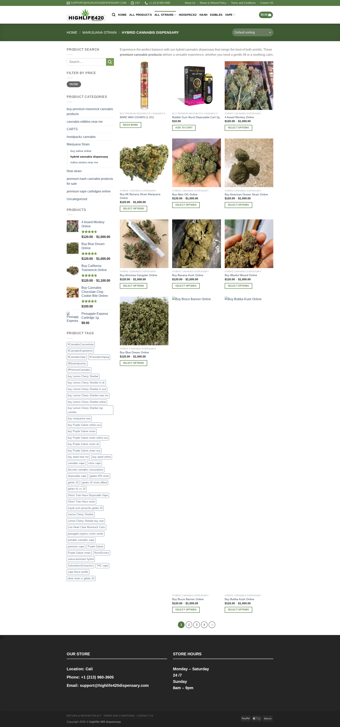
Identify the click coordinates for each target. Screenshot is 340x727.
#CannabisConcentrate (81, 344)
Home (122, 14)
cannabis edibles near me (85, 121)
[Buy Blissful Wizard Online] (249, 243)
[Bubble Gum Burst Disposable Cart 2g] (196, 85)
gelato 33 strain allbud (94, 482)
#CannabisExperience (80, 350)
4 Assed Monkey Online (239, 117)
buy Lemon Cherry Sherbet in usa (87, 389)
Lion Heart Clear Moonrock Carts (86, 527)
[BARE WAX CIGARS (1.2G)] (144, 85)
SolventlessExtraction (80, 565)
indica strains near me (84, 162)
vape (228, 14)
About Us (190, 2)
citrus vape (94, 463)
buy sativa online (80, 150)
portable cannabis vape (81, 540)
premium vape (76, 546)
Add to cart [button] (183, 127)
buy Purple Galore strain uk (83, 444)
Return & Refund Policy (213, 2)
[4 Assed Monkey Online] (249, 85)
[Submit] (110, 62)
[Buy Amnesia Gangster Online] (144, 243)
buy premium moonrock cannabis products (90, 111)
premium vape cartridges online (89, 191)
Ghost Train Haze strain (81, 501)
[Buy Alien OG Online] (196, 162)
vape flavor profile (78, 571)
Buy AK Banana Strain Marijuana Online (140, 196)
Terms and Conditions (243, 2)
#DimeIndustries (77, 363)
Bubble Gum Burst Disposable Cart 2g (196, 117)
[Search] (113, 15)
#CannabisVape (77, 357)
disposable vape (77, 475)
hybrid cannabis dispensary (89, 156)
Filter (74, 84)
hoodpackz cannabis (81, 136)
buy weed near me (78, 456)
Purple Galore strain (79, 552)
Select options (238, 127)
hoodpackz (188, 14)
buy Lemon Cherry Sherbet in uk (86, 382)
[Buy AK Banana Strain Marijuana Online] (144, 162)
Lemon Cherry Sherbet (80, 514)
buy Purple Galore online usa (84, 424)
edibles (216, 14)
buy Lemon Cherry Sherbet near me (88, 395)
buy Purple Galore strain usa (84, 450)
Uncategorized (77, 199)
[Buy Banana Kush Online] (196, 243)
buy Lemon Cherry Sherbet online (87, 401)
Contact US (266, 2)
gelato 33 (73, 482)
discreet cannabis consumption (85, 469)
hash (203, 14)
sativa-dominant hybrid (81, 559)
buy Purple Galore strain (81, 431)
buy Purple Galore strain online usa (88, 437)
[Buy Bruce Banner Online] (196, 444)
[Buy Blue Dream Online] (144, 321)
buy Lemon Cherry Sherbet (83, 376)
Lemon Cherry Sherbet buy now (86, 520)
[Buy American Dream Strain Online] (249, 162)
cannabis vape (76, 463)
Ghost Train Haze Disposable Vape (88, 495)
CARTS (72, 129)
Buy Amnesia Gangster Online (138, 275)
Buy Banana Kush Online (187, 275)
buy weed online (101, 456)
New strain (74, 171)
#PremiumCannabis (79, 369)
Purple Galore (95, 546)
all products (140, 14)
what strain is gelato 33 (81, 578)
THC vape (102, 565)
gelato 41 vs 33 (76, 488)
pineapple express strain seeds (85, 533)
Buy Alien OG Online (185, 194)
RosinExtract (101, 552)
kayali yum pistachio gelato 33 (85, 508)
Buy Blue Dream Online (134, 352)
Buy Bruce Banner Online (188, 599)
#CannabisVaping (99, 357)
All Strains (163, 14)
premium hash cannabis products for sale (90, 181)
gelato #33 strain (99, 475)
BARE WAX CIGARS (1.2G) (137, 117)
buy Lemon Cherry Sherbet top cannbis (85, 410)
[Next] (212, 624)
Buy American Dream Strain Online (246, 194)
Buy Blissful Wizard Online (241, 275)
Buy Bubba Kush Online (239, 599)
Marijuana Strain (99, 32)
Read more (130, 125)
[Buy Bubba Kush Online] (249, 444)
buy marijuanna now (79, 418)
